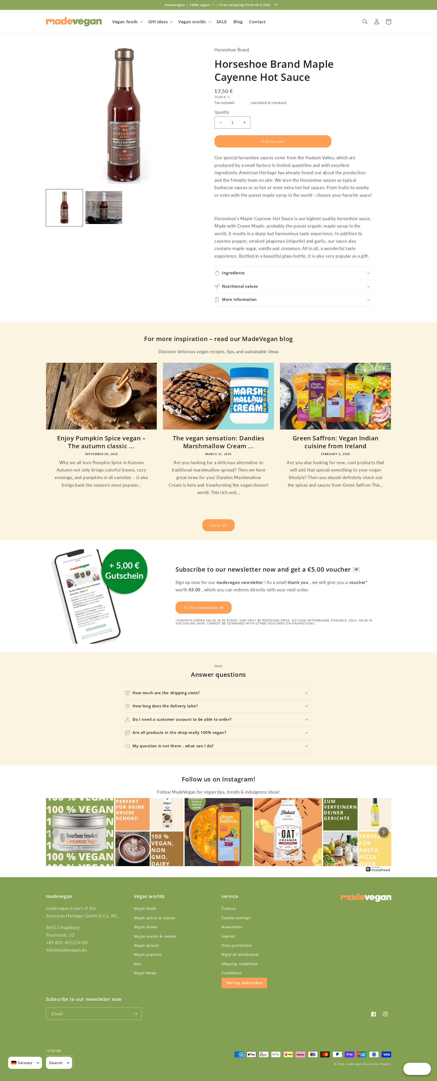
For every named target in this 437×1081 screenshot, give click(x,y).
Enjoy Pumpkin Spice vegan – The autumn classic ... (101, 442)
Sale (138, 963)
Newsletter (232, 927)
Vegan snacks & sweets (155, 936)
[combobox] (21, 1063)
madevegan (354, 1064)
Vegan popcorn (148, 954)
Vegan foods (145, 908)
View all (218, 525)
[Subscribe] (135, 1013)
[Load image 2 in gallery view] (103, 207)
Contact (229, 908)
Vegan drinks (146, 927)
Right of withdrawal (240, 954)
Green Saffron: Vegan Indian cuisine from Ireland (336, 442)
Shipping (243, 103)
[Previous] (54, 832)
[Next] (384, 832)
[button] (127, 22)
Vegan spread (146, 945)
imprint (228, 936)
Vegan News (145, 973)
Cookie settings (236, 917)
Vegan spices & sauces (154, 917)
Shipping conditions (240, 963)
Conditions (232, 973)
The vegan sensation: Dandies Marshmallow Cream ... (219, 442)
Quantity (221, 112)
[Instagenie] (378, 870)
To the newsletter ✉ (203, 607)
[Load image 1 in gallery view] (64, 207)
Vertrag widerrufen (244, 982)
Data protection (236, 945)
